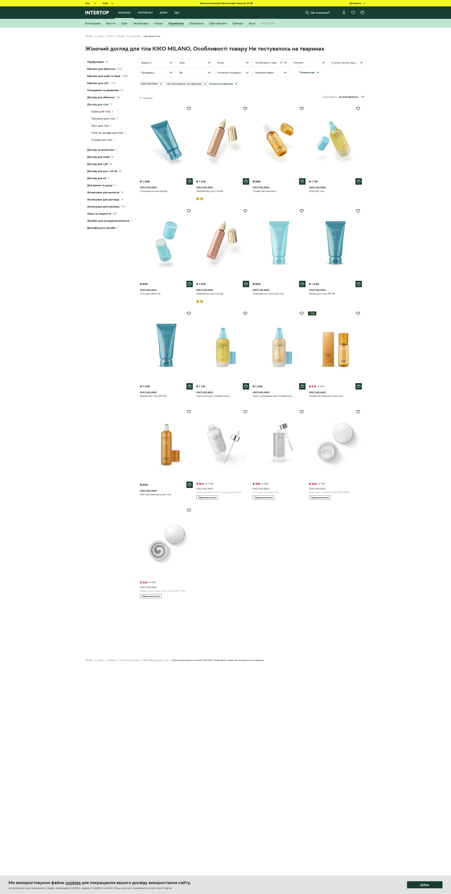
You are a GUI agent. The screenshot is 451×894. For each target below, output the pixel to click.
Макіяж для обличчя (101, 68)
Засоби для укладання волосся (108, 220)
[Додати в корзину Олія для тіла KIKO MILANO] (358, 181)
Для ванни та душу (100, 185)
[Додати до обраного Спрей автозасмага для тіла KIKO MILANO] (358, 313)
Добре (424, 884)
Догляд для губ (97, 163)
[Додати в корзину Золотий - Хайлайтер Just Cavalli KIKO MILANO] (246, 181)
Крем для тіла (100, 111)
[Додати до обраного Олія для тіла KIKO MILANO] (358, 108)
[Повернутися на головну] (97, 12)
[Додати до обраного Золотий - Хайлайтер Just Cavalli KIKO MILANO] (245, 108)
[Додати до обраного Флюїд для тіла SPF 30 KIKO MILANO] (358, 210)
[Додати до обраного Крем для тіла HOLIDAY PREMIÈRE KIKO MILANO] (358, 411)
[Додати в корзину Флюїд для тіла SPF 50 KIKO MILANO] (189, 386)
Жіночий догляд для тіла (155, 660)
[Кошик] (362, 12)
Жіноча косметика (129, 660)
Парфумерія (95, 61)
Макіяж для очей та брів (103, 75)
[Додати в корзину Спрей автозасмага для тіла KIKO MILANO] (358, 386)
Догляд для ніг (97, 178)
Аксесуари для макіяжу (103, 206)
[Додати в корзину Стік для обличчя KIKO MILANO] (189, 284)
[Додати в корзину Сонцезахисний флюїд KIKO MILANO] (189, 181)
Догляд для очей (98, 156)
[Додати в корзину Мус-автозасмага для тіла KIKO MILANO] (189, 485)
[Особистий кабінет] (344, 12)
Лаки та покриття (99, 213)
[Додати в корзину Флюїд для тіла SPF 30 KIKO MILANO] (358, 284)
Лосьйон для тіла (103, 118)
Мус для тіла (100, 125)
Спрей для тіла (101, 139)
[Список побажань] (353, 12)
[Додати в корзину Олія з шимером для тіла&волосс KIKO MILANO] (302, 386)
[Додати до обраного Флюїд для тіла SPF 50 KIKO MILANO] (188, 313)
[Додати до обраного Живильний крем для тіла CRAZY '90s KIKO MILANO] (188, 510)
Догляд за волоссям (100, 149)
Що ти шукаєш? (320, 12)
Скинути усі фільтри (221, 83)
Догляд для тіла (97, 104)
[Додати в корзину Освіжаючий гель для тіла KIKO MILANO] (302, 284)
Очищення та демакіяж (103, 90)
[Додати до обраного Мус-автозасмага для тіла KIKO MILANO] (188, 411)
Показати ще (307, 72)
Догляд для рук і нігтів (102, 171)
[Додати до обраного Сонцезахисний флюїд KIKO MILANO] (188, 108)
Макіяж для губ (97, 83)
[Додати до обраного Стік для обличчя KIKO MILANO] (188, 210)
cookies (73, 883)
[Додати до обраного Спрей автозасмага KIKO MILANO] (301, 108)
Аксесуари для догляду (103, 199)
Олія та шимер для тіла (107, 132)
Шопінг (101, 36)
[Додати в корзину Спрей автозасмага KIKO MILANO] (302, 181)
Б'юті (110, 36)
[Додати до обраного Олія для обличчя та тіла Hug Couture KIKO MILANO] (245, 411)
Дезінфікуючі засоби (101, 227)
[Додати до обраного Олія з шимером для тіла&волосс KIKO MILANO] (301, 313)
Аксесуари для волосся (103, 192)
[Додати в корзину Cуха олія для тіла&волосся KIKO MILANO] (246, 386)
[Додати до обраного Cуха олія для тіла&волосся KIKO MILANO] (245, 313)
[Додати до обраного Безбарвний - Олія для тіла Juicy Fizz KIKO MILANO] (301, 411)
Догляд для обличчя (100, 97)
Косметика (134, 36)
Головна (89, 36)
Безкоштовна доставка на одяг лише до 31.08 (226, 3)
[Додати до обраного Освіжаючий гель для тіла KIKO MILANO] (301, 210)
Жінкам (121, 36)
